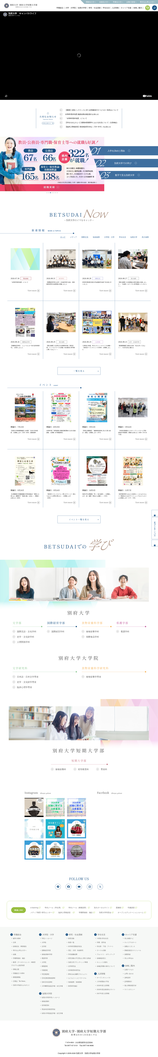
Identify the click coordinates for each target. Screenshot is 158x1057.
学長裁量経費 (72, 954)
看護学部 (45, 958)
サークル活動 (101, 950)
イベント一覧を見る (79, 519)
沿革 (14, 942)
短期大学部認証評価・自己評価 (52, 1013)
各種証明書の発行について (106, 966)
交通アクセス (128, 969)
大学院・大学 (109, 237)
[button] (48, 192)
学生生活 (106, 7)
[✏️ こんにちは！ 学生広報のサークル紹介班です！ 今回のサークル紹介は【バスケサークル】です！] (55, 850)
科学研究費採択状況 (75, 946)
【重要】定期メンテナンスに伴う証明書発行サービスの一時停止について (91, 110)
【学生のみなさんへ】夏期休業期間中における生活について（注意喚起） (91, 122)
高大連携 (145, 237)
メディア (73, 237)
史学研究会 (72, 966)
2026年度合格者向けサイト (106, 989)
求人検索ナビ (128, 938)
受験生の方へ (91, 2)
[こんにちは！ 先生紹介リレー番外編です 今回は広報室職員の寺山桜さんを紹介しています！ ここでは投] (55, 828)
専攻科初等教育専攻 (48, 1009)
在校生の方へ (104, 2)
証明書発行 (128, 981)
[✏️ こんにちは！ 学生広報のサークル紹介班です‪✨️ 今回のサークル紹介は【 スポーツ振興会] (76, 828)
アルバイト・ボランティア (106, 954)
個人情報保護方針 (130, 985)
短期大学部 (82, 7)
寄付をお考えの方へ (147, 2)
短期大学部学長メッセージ (51, 997)
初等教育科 (45, 1005)
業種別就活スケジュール (132, 950)
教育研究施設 (72, 986)
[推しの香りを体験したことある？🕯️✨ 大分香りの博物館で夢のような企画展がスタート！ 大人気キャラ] (34, 807)
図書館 (118, 907)
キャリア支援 (126, 7)
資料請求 (155, 513)
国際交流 (84, 237)
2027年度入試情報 (103, 993)
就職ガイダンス (129, 946)
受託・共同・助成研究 (75, 950)
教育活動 (71, 938)
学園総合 (59, 7)
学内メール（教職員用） (77, 907)
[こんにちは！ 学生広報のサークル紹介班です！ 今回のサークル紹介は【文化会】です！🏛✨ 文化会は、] (34, 850)
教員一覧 (71, 942)
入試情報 (115, 7)
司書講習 (131, 907)
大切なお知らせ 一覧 (48, 123)
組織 (14, 954)
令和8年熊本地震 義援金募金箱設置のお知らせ (82, 114)
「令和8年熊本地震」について (76, 118)
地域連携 (96, 237)
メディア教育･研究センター (41, 912)
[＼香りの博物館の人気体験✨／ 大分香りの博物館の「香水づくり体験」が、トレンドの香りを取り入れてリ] (76, 850)
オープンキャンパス (155, 528)
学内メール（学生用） (53, 907)
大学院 (44, 962)
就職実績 (127, 954)
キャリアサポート (130, 942)
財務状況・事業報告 (20, 946)
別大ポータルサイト (101, 907)
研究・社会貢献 (95, 7)
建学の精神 (17, 938)
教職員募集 (17, 977)
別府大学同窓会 (105, 912)
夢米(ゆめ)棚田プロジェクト (77, 974)
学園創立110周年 (19, 973)
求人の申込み (128, 958)
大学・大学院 (70, 7)
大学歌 (44, 942)
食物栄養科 (45, 1001)
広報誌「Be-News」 (20, 981)
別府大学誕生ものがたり (21, 985)
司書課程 (45, 970)
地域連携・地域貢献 (75, 982)
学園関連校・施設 (86, 912)
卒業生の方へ (118, 2)
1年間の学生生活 (102, 938)
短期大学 (133, 237)
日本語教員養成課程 (48, 978)
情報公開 (16, 969)
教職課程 (45, 966)
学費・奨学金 (101, 942)
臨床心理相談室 (65, 912)
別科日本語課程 (47, 982)
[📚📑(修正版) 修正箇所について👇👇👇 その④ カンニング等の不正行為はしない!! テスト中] (55, 807)
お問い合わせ (128, 973)
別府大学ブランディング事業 (78, 962)
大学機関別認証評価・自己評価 (52, 986)
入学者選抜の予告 (103, 981)
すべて (62, 237)
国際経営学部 (46, 950)
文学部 (44, 946)
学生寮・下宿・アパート (105, 946)
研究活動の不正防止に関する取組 (79, 958)
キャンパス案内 (102, 962)
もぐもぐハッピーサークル (77, 978)
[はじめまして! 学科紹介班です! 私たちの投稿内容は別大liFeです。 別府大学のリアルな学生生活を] (34, 828)
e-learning (34, 907)
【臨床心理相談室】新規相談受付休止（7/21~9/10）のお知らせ (88, 126)
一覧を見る (79, 370)
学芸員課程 (45, 974)
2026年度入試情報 (103, 985)
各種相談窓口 (101, 958)
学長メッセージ (47, 938)
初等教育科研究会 (74, 970)
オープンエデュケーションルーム (130, 912)
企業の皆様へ (131, 2)
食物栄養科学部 (47, 954)
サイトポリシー (129, 989)
